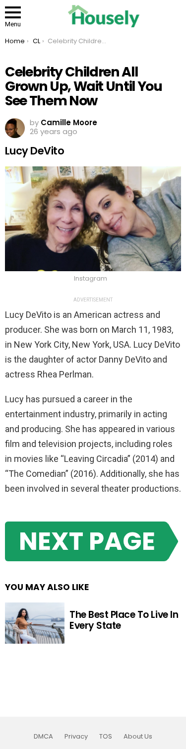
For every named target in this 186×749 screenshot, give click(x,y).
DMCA (43, 737)
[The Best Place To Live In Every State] (34, 623)
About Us (138, 737)
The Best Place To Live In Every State (123, 620)
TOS (105, 737)
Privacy (76, 737)
